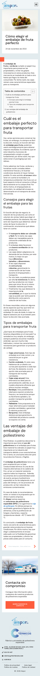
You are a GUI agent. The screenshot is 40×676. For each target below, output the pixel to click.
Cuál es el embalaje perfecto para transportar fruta (18, 96)
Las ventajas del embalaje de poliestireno (17, 110)
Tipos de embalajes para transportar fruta (21, 105)
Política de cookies (11, 667)
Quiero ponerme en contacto (20, 605)
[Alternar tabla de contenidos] (31, 91)
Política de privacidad (12, 665)
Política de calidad (28, 667)
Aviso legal (28, 665)
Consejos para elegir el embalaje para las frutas (20, 101)
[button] (36, 4)
